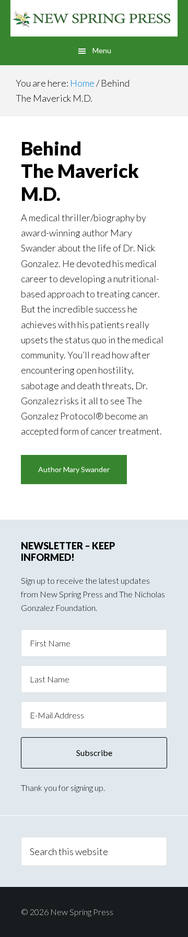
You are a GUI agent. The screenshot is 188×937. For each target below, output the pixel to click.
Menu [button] (101, 50)
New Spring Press (94, 18)
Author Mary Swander (74, 469)
